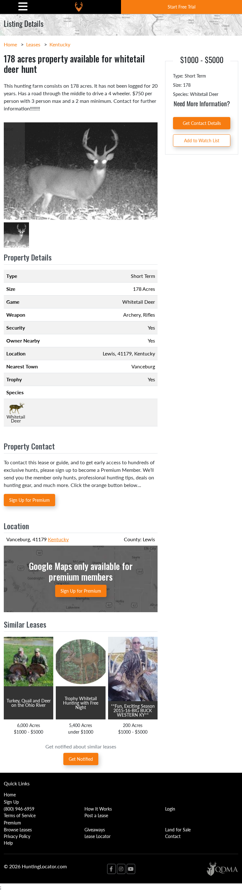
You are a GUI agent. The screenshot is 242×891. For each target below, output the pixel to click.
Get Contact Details (202, 123)
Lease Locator (97, 836)
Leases (33, 44)
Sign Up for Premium (29, 500)
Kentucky (59, 44)
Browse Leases (18, 829)
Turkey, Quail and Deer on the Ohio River (29, 702)
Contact (173, 836)
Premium (12, 822)
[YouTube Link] (131, 869)
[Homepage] (79, 7)
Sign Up (11, 802)
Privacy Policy (17, 836)
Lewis (109, 353)
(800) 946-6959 (19, 809)
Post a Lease (96, 815)
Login (170, 809)
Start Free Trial (181, 6)
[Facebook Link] (111, 869)
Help (8, 843)
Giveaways (94, 829)
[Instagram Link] (121, 869)
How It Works (98, 809)
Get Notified (81, 759)
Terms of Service (20, 815)
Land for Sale (178, 829)
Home (10, 44)
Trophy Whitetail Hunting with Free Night (80, 702)
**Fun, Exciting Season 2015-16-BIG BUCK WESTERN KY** (133, 710)
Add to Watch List (201, 140)
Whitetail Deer (138, 301)
